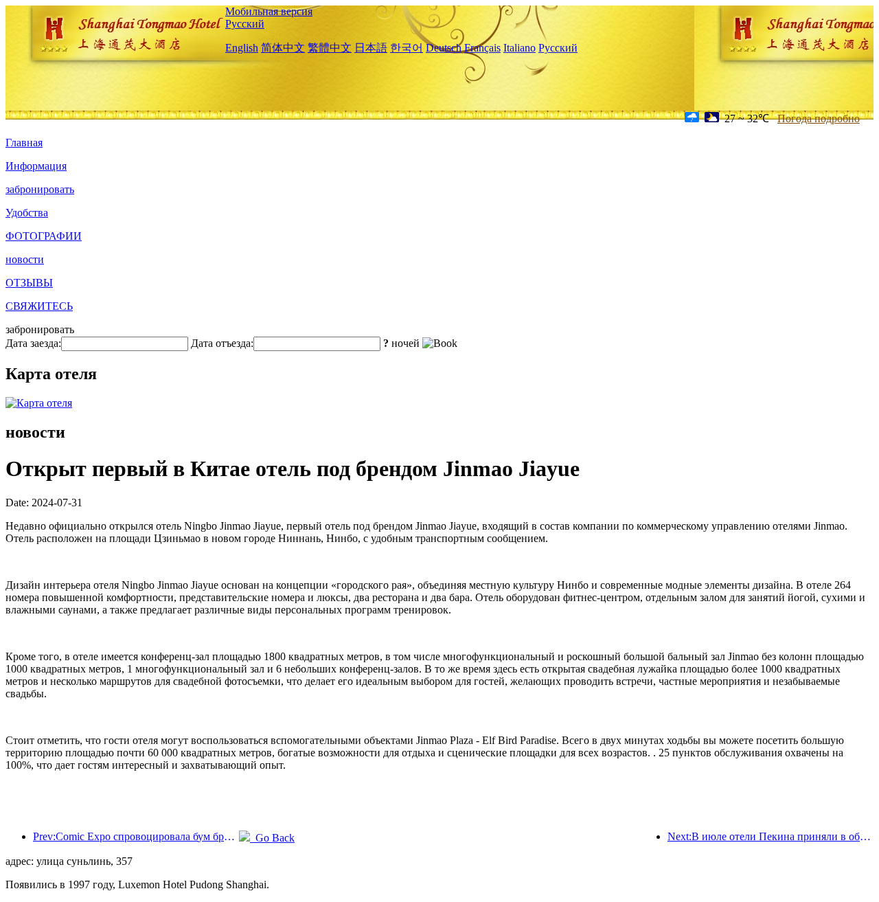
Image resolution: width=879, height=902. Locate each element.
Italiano (519, 48)
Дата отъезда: (222, 343)
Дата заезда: (33, 343)
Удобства (26, 212)
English (241, 48)
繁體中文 (330, 48)
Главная (24, 142)
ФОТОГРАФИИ (43, 236)
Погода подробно (818, 118)
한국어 (406, 48)
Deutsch (443, 48)
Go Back (272, 838)
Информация (36, 166)
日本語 (370, 48)
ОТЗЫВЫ (29, 283)
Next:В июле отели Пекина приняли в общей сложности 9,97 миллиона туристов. (770, 836)
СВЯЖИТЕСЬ (39, 306)
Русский (244, 24)
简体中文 (283, 48)
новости (24, 259)
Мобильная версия (268, 11)
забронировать (39, 189)
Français (482, 48)
